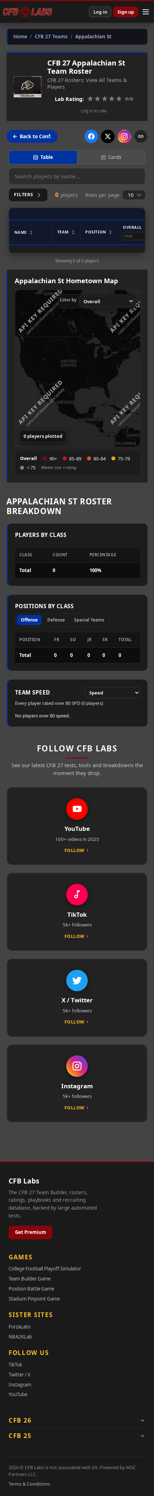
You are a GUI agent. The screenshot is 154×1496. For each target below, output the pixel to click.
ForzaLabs (19, 1326)
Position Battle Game (31, 1289)
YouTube (18, 1394)
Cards (114, 157)
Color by (68, 299)
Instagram (20, 1384)
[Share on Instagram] (124, 136)
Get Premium (30, 1232)
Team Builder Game (29, 1278)
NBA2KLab (20, 1336)
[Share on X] (108, 136)
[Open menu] (145, 11)
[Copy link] (141, 136)
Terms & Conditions (29, 1484)
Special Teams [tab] (89, 620)
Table (46, 157)
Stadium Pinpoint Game (34, 1299)
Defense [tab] (56, 620)
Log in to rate (94, 110)
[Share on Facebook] (91, 136)
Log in (100, 12)
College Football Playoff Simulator (45, 1268)
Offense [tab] (29, 620)
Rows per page (102, 195)
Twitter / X (19, 1374)
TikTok (15, 1364)
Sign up (125, 12)
